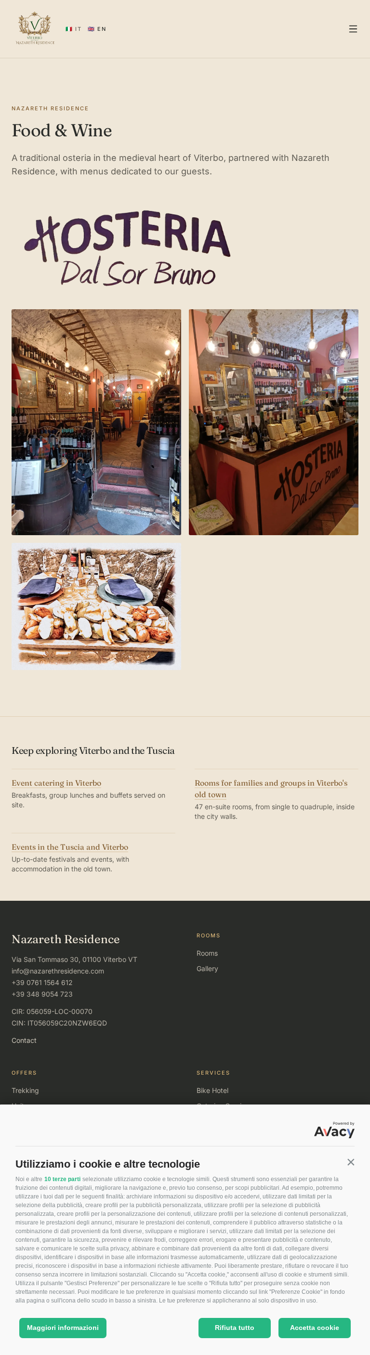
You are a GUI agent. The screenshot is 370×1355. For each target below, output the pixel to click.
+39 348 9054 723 (42, 994)
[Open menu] (353, 29)
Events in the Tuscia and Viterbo (70, 847)
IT (74, 29)
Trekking (25, 1090)
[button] (351, 1162)
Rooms (207, 953)
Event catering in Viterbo (56, 783)
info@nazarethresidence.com (58, 971)
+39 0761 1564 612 (42, 982)
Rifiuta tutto (234, 1327)
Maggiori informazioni (63, 1327)
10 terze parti (62, 1179)
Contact (24, 1040)
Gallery (207, 968)
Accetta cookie (314, 1327)
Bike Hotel (212, 1090)
